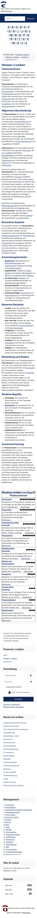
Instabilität (30, 373)
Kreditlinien (18, 238)
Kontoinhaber (10, 807)
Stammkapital (11, 844)
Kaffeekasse (11, 837)
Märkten (30, 276)
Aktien (28, 271)
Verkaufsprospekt (13, 835)
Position (30, 179)
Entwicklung (25, 293)
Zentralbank (9, 343)
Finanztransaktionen (24, 141)
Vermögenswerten (9, 106)
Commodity (9, 805)
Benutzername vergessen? (13, 707)
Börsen (22, 119)
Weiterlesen (25, 507)
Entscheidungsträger (14, 852)
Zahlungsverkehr (14, 268)
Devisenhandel (28, 236)
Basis (7, 825)
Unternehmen (11, 832)
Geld (8, 827)
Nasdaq (28, 323)
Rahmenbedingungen (10, 206)
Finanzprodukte (8, 250)
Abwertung (10, 839)
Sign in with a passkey (20, 692)
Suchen (31, 19)
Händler (9, 830)
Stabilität (21, 208)
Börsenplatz (10, 405)
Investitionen (7, 104)
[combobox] (15, 18)
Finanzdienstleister (15, 328)
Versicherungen (11, 278)
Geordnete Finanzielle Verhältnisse (18, 810)
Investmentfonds (20, 122)
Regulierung (6, 213)
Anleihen (8, 273)
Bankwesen (9, 261)
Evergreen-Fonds (12, 817)
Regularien (6, 574)
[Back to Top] (33, 914)
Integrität (29, 216)
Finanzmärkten (7, 94)
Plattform (5, 163)
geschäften (6, 144)
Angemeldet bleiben (13, 687)
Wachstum (28, 163)
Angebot (22, 278)
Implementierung (11, 295)
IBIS (7, 847)
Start (5, 655)
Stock (26, 313)
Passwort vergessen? (11, 704)
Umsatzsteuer (11, 849)
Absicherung (10, 283)
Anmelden (18, 699)
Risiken (30, 155)
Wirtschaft (27, 150)
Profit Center (10, 815)
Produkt (8, 820)
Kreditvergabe (10, 266)
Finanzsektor (7, 165)
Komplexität (30, 368)
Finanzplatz (6, 510)
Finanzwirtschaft (8, 99)
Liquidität (8, 153)
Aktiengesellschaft (12, 812)
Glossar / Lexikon (10, 658)
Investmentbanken (26, 325)
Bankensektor (7, 610)
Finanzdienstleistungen (10, 236)
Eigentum (9, 842)
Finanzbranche (7, 160)
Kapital (14, 462)
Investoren (20, 243)
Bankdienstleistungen (13, 263)
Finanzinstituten (8, 91)
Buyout (8, 822)
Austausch (18, 177)
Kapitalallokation (8, 155)
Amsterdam (7, 499)
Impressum (7, 662)
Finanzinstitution (9, 600)
